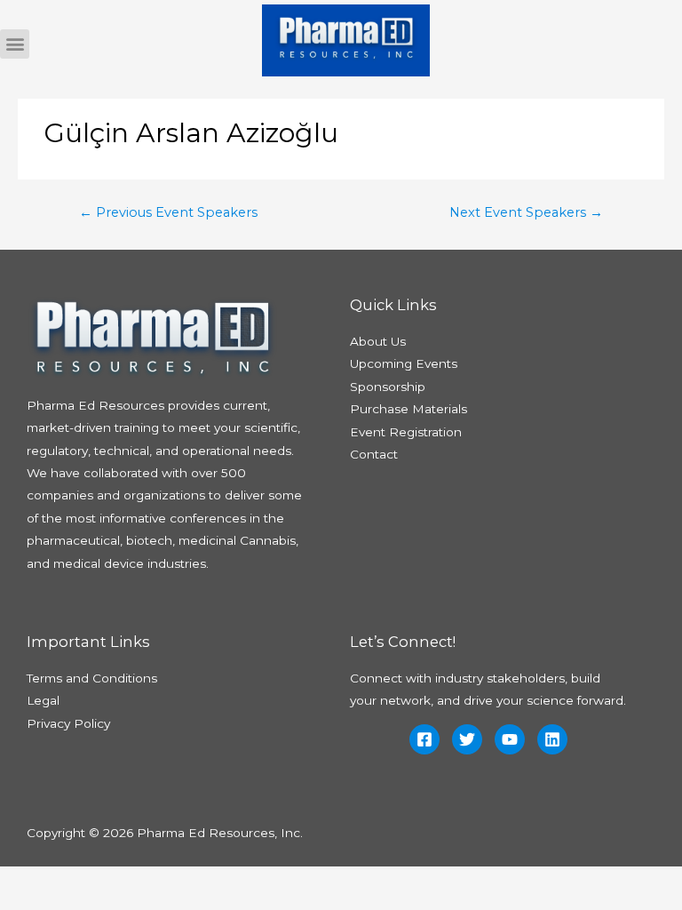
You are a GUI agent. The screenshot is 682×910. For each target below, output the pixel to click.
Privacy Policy (68, 723)
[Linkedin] (552, 739)
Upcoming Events (403, 363)
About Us (378, 341)
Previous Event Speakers (168, 212)
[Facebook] (424, 739)
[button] (14, 44)
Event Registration (406, 432)
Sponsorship (387, 386)
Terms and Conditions (92, 678)
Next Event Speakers (526, 212)
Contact (374, 454)
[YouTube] (510, 739)
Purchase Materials (408, 409)
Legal (43, 700)
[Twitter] (467, 739)
